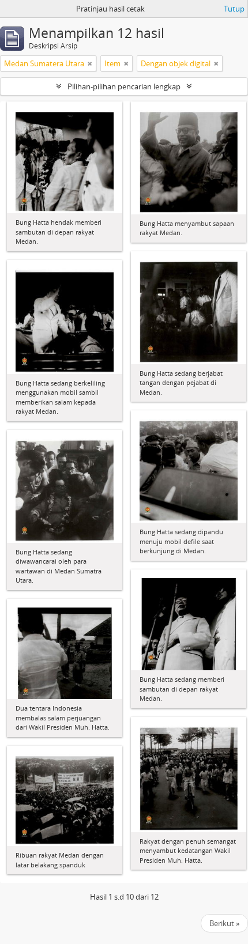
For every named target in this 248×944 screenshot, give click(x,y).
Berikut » (224, 923)
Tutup (234, 8)
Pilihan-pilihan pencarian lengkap (124, 86)
